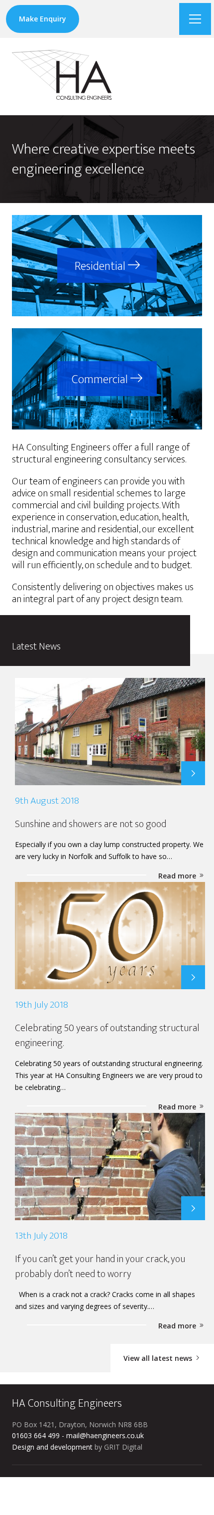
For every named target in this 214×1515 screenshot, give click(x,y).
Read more (178, 875)
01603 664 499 (36, 1435)
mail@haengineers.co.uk (105, 1435)
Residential (101, 266)
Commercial (101, 380)
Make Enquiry (42, 18)
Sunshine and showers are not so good (90, 824)
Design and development (52, 1447)
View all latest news (158, 1358)
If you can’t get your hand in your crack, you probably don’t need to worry (100, 1267)
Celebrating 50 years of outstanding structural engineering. (107, 1036)
